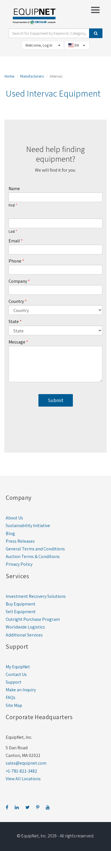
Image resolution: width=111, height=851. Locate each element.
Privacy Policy (19, 564)
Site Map (14, 705)
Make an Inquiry (21, 690)
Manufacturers (32, 76)
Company (18, 281)
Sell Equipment (21, 612)
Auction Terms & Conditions (33, 556)
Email (14, 241)
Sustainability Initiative (28, 526)
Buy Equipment (20, 604)
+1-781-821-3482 (21, 771)
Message (17, 342)
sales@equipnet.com (26, 763)
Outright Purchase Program (33, 619)
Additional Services (24, 635)
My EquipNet (18, 667)
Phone (15, 261)
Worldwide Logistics (25, 627)
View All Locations (23, 779)
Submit (55, 400)
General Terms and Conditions (35, 549)
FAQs (10, 697)
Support (13, 682)
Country (16, 301)
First (12, 205)
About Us (14, 518)
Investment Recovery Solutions (36, 596)
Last (12, 231)
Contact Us (16, 674)
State (14, 321)
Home (9, 76)
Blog (10, 533)
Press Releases (20, 541)
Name (14, 189)
